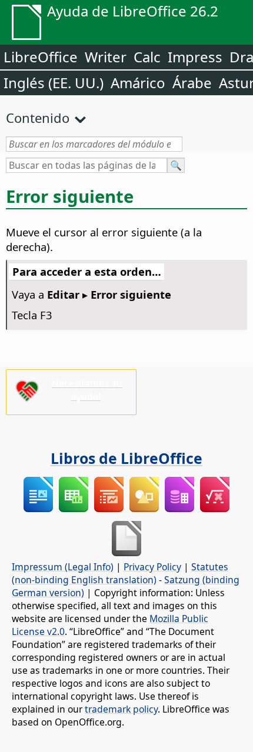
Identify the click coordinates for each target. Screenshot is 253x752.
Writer (105, 56)
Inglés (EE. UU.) (54, 82)
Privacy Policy (152, 566)
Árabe (192, 82)
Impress (195, 56)
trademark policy (121, 709)
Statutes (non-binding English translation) (120, 573)
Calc (147, 56)
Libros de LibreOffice (126, 458)
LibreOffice (41, 56)
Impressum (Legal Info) (63, 566)
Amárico (138, 82)
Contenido (37, 117)
